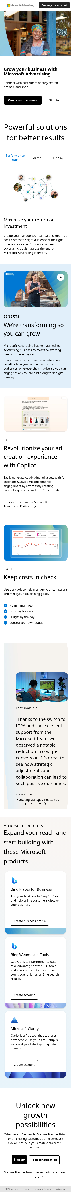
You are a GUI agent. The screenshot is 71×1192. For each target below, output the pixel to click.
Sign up (19, 1140)
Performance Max (15, 158)
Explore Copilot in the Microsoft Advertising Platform (25, 504)
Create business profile (30, 902)
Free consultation (44, 1140)
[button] (26, 785)
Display (58, 158)
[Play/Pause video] (61, 278)
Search (36, 158)
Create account (24, 976)
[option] (36, 714)
